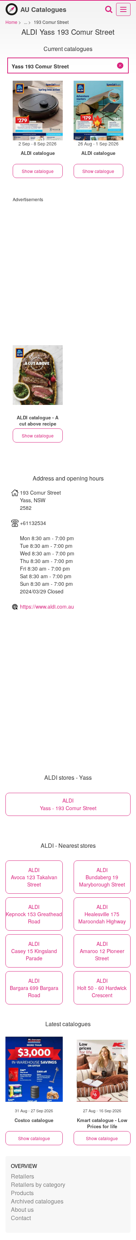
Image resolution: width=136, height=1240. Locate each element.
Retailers (22, 1176)
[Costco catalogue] (34, 1069)
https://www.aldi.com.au (47, 606)
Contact (21, 1218)
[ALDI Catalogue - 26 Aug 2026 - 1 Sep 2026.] (99, 110)
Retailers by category (38, 1184)
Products (22, 1193)
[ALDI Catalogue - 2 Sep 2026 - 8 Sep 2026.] (38, 110)
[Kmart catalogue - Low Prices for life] (102, 1069)
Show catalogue (38, 171)
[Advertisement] (68, 270)
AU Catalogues (43, 9)
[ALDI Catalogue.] (38, 375)
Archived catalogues (37, 1201)
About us (22, 1209)
